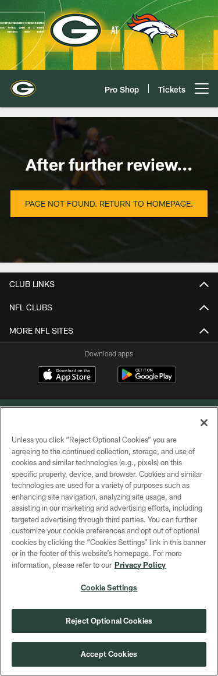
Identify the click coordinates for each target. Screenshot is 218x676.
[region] (109, 541)
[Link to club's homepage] (23, 84)
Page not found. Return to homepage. (109, 203)
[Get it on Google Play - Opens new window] (147, 380)
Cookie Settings (109, 587)
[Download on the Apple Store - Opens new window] (67, 376)
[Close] (204, 423)
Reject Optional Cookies (109, 620)
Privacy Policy (140, 564)
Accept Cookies (109, 654)
